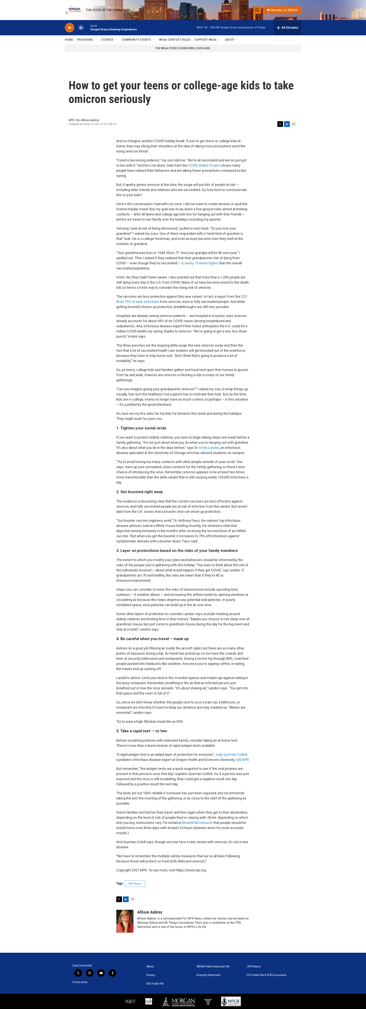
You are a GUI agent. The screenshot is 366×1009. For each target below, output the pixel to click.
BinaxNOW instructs (197, 823)
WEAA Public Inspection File (213, 966)
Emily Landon (209, 448)
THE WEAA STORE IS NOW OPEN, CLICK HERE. (183, 48)
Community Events (136, 39)
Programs (85, 39)
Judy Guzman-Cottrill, (231, 755)
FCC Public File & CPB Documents (267, 975)
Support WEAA (206, 39)
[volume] (81, 27)
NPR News (135, 883)
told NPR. (243, 760)
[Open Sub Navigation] (96, 39)
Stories (107, 39)
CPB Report (254, 966)
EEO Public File (155, 983)
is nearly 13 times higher (199, 263)
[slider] (87, 28)
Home (69, 39)
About (229, 39)
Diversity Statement (209, 975)
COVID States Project (204, 165)
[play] (70, 28)
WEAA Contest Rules (175, 39)
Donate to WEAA (283, 10)
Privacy (150, 975)
